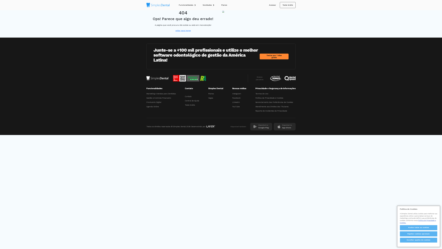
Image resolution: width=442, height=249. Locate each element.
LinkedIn (236, 102)
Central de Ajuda (192, 101)
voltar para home (183, 31)
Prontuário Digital (153, 102)
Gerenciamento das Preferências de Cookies (274, 102)
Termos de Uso (261, 94)
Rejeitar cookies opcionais (418, 234)
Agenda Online (152, 106)
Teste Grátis (287, 5)
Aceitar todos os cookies (418, 227)
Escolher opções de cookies (418, 240)
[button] (191, 5)
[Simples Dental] (158, 5)
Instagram (236, 94)
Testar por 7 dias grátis (274, 56)
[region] (418, 226)
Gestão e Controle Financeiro (158, 98)
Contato (188, 96)
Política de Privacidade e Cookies (269, 98)
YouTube (236, 106)
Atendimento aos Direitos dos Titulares (272, 106)
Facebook (236, 98)
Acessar (272, 5)
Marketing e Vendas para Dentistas (161, 94)
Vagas (210, 98)
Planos (211, 94)
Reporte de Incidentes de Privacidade (271, 111)
